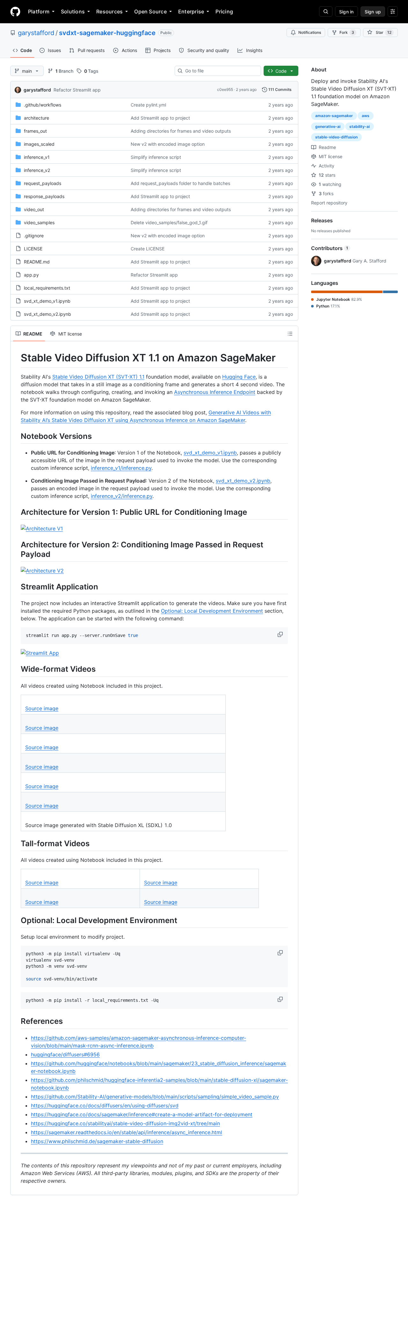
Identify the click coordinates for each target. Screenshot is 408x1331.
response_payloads (44, 196)
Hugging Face (239, 376)
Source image (41, 708)
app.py (31, 274)
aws (365, 115)
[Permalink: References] (16, 1021)
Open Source (150, 11)
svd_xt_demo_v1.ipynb (47, 301)
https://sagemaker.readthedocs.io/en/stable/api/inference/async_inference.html (126, 1132)
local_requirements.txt (47, 288)
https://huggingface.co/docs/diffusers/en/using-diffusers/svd (104, 1105)
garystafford (36, 33)
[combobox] (220, 71)
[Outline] (290, 334)
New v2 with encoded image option (168, 144)
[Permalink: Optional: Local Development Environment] (16, 920)
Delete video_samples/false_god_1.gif (169, 222)
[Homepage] (15, 11)
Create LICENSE (147, 248)
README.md (37, 261)
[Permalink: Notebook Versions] (16, 436)
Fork (346, 32)
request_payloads (42, 183)
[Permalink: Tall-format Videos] (16, 843)
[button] (280, 634)
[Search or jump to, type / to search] (325, 11)
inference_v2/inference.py (121, 496)
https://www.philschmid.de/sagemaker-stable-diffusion (97, 1141)
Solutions (73, 11)
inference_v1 (37, 157)
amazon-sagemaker (334, 115)
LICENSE (33, 248)
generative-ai (327, 126)
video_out (34, 209)
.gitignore (34, 235)
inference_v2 (37, 170)
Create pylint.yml (148, 104)
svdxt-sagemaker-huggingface (107, 33)
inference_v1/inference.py (121, 468)
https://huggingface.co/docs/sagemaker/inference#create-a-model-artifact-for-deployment (141, 1114)
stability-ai (359, 126)
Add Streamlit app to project (160, 118)
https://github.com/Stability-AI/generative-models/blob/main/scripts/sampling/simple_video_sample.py (155, 1096)
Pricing (224, 11)
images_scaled (39, 144)
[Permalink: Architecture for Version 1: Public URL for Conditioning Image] (16, 511)
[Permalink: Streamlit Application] (16, 586)
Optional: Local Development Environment (212, 611)
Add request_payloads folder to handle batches (180, 183)
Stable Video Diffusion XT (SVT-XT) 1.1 (98, 376)
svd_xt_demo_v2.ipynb (47, 314)
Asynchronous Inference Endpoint (214, 392)
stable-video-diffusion (336, 137)
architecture (36, 118)
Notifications (309, 32)
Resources (109, 11)
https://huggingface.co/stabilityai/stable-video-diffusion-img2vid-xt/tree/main (125, 1123)
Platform (38, 11)
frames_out (35, 131)
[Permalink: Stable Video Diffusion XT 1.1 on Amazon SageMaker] (16, 357)
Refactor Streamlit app (77, 89)
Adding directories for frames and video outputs (181, 131)
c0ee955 (225, 89)
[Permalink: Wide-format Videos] (16, 669)
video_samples (39, 222)
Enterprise (191, 11)
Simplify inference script (156, 157)
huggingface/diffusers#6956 (65, 1054)
